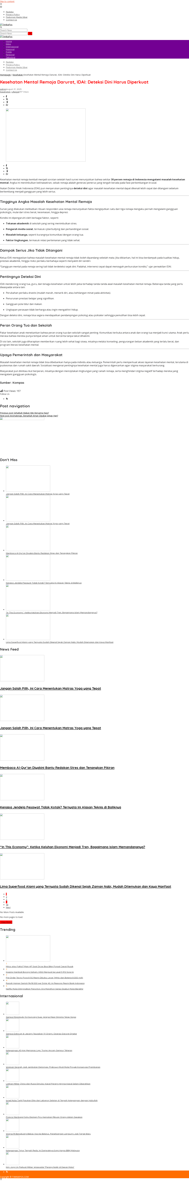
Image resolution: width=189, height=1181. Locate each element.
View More (6, 922)
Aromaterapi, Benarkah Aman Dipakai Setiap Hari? (29, 415)
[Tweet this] (7, 99)
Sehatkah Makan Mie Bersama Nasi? (24, 412)
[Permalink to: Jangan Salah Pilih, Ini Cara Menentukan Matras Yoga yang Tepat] (28, 491)
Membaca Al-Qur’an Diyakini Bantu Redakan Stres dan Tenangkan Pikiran (42, 553)
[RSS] (7, 398)
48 (7, 904)
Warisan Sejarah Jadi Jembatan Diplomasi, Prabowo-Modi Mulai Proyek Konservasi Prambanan (53, 1067)
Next (8, 907)
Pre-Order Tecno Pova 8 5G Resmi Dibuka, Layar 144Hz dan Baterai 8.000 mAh (44, 977)
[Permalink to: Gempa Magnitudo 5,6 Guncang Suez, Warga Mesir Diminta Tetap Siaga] (12, 1014)
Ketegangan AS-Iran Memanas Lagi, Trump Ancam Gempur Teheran (39, 1050)
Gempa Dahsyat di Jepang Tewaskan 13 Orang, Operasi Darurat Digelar (41, 1033)
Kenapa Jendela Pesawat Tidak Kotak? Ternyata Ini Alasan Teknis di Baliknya (44, 582)
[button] (30, 33)
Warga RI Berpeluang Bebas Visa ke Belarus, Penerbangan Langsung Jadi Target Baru (48, 1133)
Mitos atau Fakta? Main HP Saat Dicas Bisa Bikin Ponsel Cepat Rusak (39, 966)
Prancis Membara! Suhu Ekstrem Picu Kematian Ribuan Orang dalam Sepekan (44, 1117)
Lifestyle (15, 91)
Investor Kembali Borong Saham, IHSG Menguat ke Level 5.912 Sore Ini (40, 972)
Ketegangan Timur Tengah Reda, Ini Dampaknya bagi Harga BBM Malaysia (43, 1150)
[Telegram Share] (7, 102)
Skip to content (7, 1)
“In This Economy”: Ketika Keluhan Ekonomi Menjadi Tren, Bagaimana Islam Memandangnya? (51, 612)
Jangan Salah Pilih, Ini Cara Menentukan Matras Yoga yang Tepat (38, 494)
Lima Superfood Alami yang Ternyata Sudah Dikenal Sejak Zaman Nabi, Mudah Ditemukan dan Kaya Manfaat (59, 642)
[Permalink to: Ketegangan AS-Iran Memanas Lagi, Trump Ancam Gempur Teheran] (12, 1047)
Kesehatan (5, 91)
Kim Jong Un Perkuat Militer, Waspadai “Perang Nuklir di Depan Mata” (40, 1167)
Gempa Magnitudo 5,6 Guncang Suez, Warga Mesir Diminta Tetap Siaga (41, 1017)
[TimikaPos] (6, 24)
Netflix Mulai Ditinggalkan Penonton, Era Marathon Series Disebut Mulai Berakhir (44, 989)
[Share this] (6, 96)
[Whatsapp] (7, 105)
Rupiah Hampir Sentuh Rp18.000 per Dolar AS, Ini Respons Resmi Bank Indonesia (45, 983)
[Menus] (1, 4)
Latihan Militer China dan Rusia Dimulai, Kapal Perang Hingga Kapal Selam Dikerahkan (48, 1083)
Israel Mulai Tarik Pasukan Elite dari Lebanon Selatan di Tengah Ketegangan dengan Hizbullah (52, 1100)
